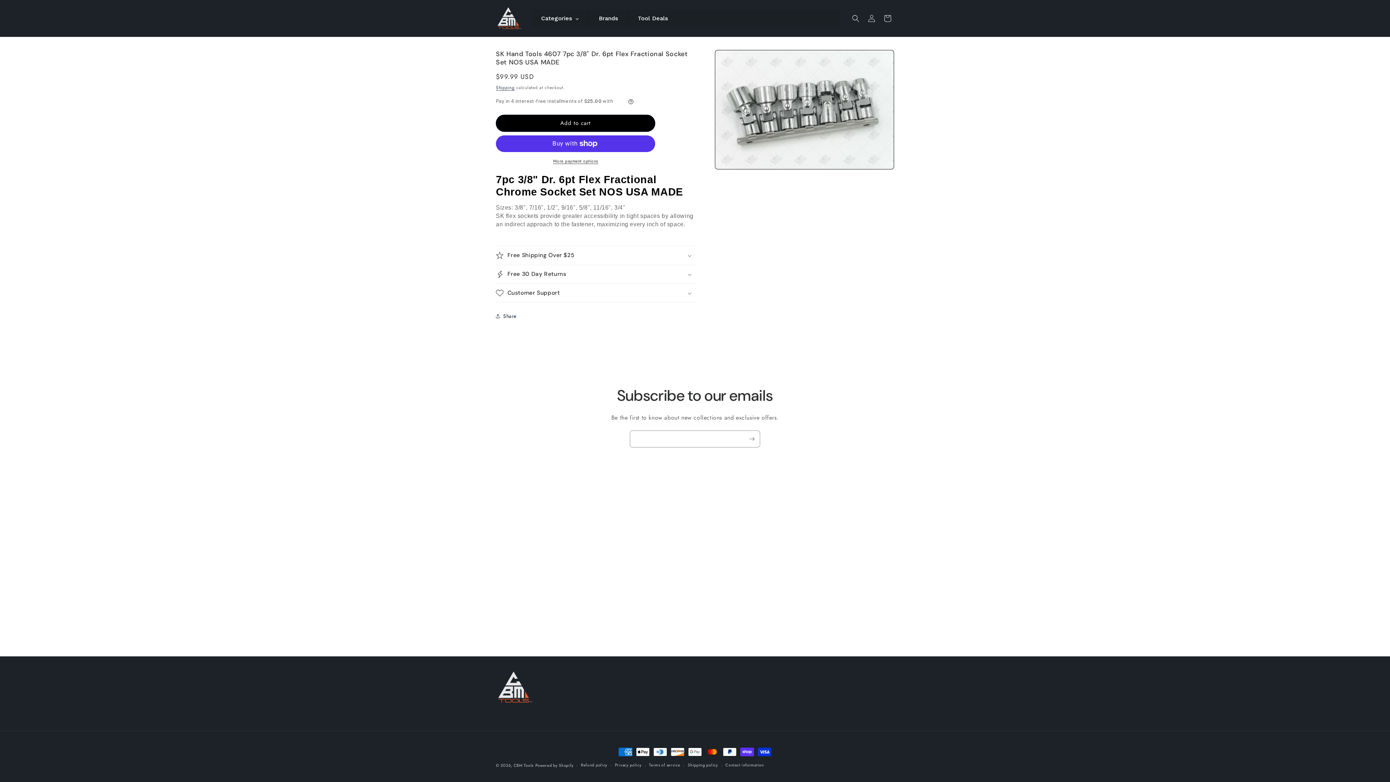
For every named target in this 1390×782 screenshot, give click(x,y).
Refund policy (594, 765)
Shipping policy (703, 765)
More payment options (575, 161)
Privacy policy (628, 765)
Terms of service (664, 765)
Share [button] (510, 316)
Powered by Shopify (554, 765)
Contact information (744, 765)
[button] (856, 18)
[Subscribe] (752, 438)
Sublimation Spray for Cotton (769, 756)
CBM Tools (524, 765)
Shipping (505, 87)
